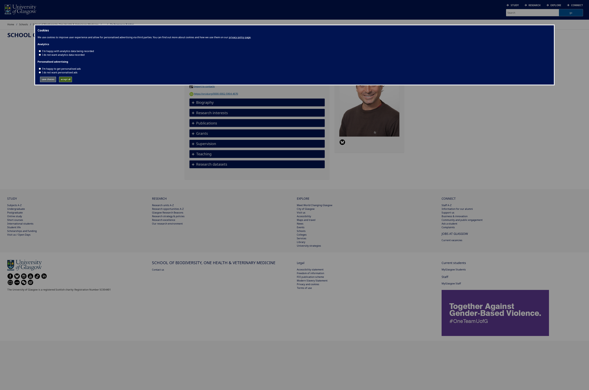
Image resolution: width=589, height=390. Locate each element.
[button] (257, 102)
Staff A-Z (447, 205)
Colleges (302, 234)
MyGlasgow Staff (451, 283)
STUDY (12, 198)
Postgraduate (15, 212)
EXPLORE (303, 198)
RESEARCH (159, 198)
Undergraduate (16, 209)
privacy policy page (240, 37)
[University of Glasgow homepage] (20, 9)
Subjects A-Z (14, 205)
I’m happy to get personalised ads (61, 68)
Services (301, 238)
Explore (556, 5)
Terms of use (304, 288)
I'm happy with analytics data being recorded (68, 51)
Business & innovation (455, 216)
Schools (23, 24)
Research (535, 5)
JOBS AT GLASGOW (455, 234)
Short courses (15, 220)
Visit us (301, 212)
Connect (577, 5)
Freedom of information (310, 273)
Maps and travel (306, 220)
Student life (14, 227)
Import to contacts (204, 86)
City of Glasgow (306, 209)
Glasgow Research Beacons (167, 212)
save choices (48, 79)
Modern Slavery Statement (312, 280)
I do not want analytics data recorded (63, 54)
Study (515, 5)
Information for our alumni (457, 209)
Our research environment (167, 223)
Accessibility (304, 216)
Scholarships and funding (22, 231)
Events (300, 227)
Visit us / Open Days (19, 234)
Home (10, 24)
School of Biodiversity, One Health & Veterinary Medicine (213, 262)
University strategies (309, 245)
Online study (14, 216)
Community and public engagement (462, 220)
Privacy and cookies (308, 284)
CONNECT (449, 198)
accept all (65, 79)
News (300, 223)
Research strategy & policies (168, 216)
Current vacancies (452, 240)
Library (301, 242)
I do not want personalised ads (59, 72)
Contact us (158, 269)
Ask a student (449, 223)
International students (20, 223)
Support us (448, 212)
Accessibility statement (310, 269)
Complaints (448, 227)
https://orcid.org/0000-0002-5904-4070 (216, 93)
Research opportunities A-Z (168, 209)
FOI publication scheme (310, 277)
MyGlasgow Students (454, 269)
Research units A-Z (163, 205)
